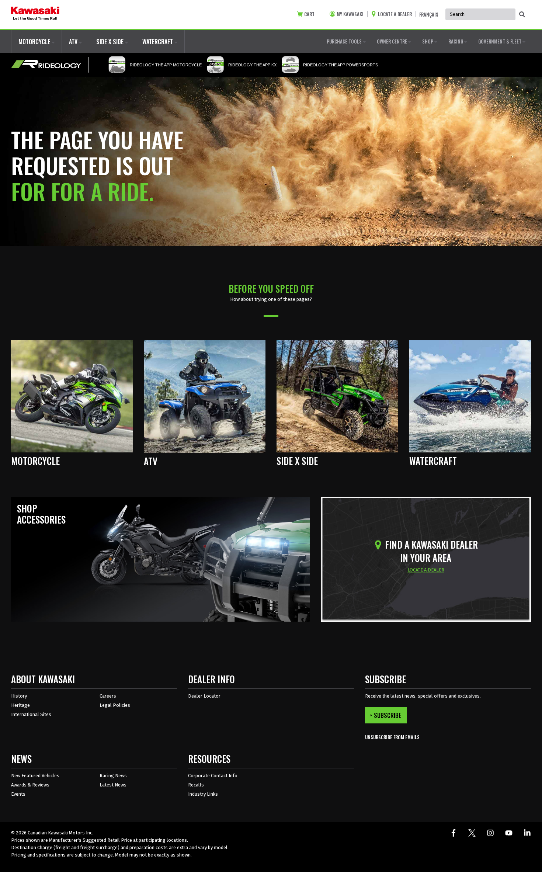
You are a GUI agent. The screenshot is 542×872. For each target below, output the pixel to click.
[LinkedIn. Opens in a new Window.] (527, 833)
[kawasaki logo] (35, 14)
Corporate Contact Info (212, 775)
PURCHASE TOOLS (345, 41)
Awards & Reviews (30, 785)
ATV (74, 42)
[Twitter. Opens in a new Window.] (472, 833)
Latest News (113, 785)
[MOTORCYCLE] (72, 396)
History (19, 696)
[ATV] (204, 396)
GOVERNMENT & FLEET (500, 41)
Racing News (113, 775)
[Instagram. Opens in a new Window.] (490, 833)
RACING (456, 41)
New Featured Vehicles (35, 775)
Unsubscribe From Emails (392, 737)
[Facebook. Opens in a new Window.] (453, 833)
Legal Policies (115, 705)
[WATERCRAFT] (470, 396)
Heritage (20, 705)
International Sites (31, 714)
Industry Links (203, 794)
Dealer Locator (204, 696)
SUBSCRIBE (387, 715)
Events (18, 794)
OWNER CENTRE (392, 41)
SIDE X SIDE (110, 42)
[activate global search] (522, 15)
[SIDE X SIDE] (337, 396)
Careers (108, 696)
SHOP (428, 41)
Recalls (196, 785)
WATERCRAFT (158, 42)
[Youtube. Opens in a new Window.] (509, 833)
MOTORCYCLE (35, 42)
